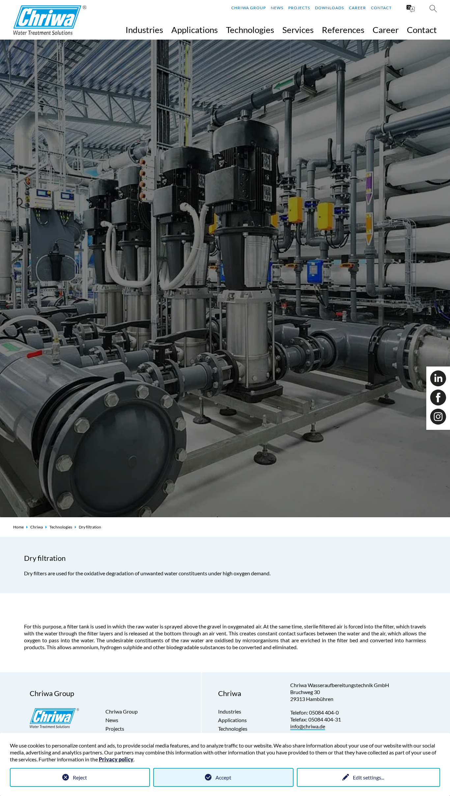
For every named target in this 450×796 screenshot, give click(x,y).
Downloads (329, 7)
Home (18, 527)
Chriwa (36, 527)
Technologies (250, 29)
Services (298, 29)
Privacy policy (116, 759)
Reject (80, 777)
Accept (223, 777)
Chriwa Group (248, 7)
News (277, 7)
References (343, 29)
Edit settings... (368, 777)
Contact (381, 7)
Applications (194, 29)
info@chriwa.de (307, 726)
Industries (144, 29)
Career (357, 7)
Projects (299, 7)
